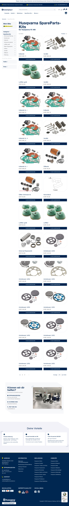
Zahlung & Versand (22, 466)
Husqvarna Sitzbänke (55, 467)
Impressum (20, 471)
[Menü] (67, 492)
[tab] (9, 32)
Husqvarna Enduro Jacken (40, 474)
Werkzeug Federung (9, 35)
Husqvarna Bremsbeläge (56, 470)
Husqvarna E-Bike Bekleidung (40, 481)
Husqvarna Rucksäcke (39, 470)
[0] (63, 9)
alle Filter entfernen (7, 58)
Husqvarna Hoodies (38, 463)
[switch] (64, 501)
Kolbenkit (9, 40)
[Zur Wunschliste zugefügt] (40, 37)
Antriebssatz (9, 38)
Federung (9, 54)
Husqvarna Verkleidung (56, 474)
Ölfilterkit (9, 52)
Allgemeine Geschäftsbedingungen (23, 462)
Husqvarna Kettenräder (56, 472)
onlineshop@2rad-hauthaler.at (8, 481)
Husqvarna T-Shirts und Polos (40, 465)
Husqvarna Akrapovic (55, 463)
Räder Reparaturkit (9, 46)
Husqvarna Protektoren (39, 478)
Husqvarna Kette (54, 465)
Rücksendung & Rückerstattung (25, 464)
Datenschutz (21, 468)
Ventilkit (9, 50)
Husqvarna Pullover (38, 476)
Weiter (29, 375)
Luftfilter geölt (9, 44)
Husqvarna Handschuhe (39, 467)
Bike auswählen (9, 26)
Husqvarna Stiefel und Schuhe (40, 472)
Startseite (4, 19)
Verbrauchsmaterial (9, 42)
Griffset (9, 48)
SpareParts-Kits (7, 34)
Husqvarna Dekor (54, 461)
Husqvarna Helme (38, 461)
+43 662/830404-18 (6, 479)
